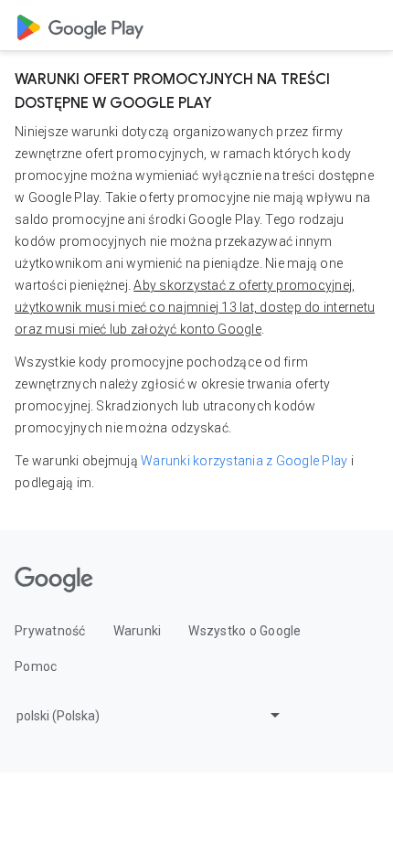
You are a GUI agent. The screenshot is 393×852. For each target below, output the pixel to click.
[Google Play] (80, 26)
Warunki (137, 630)
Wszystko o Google (244, 630)
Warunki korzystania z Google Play (244, 460)
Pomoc (36, 666)
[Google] (54, 579)
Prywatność (50, 630)
